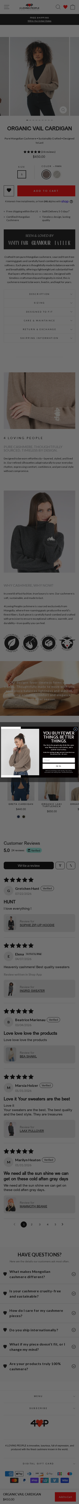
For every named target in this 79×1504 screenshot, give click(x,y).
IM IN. (59, 766)
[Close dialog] (75, 729)
